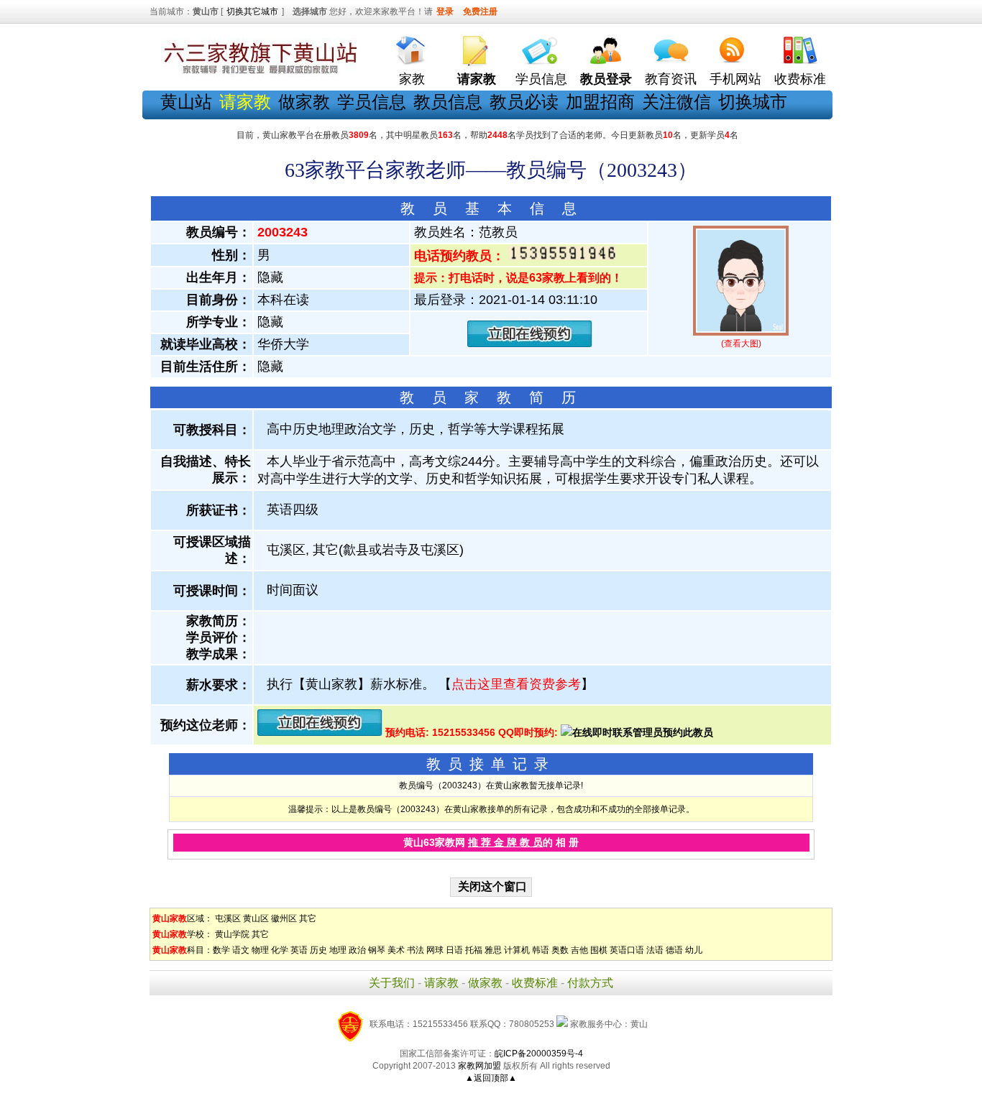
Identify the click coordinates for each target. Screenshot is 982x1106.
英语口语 (627, 950)
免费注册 (480, 11)
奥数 (560, 950)
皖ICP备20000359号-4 (539, 1054)
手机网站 (735, 79)
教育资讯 (671, 79)
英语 (299, 950)
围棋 (598, 950)
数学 (221, 950)
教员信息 (447, 101)
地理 (338, 950)
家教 (412, 79)
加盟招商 (600, 101)
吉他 (579, 950)
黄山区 (256, 918)
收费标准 (800, 79)
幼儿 (693, 950)
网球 (435, 950)
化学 (279, 950)
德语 (674, 950)
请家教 (441, 983)
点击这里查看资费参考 (516, 684)
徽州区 (284, 918)
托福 (473, 950)
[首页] (412, 47)
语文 (240, 950)
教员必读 (524, 101)
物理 (260, 950)
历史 (318, 950)
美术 (396, 950)
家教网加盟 (479, 1066)
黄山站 (186, 101)
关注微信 (676, 101)
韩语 (540, 950)
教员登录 (606, 79)
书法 (415, 950)
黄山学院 (232, 934)
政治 (357, 950)
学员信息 (541, 79)
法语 (655, 950)
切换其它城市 (252, 11)
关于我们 (392, 983)
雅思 (493, 950)
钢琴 (376, 950)
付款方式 (590, 983)
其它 (307, 918)
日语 (454, 950)
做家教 (304, 101)
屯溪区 (228, 918)
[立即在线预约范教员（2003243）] (529, 343)
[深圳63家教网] (257, 74)
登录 (445, 11)
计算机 (517, 950)
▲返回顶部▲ (491, 1078)
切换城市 (752, 101)
